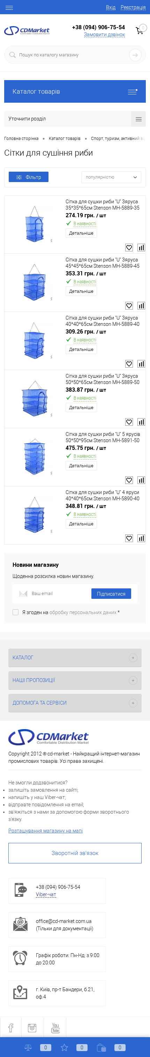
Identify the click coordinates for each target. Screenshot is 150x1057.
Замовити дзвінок (104, 34)
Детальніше (81, 233)
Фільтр (33, 177)
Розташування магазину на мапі (45, 830)
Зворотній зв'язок (75, 853)
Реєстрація (133, 7)
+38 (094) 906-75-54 (98, 27)
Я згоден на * (71, 612)
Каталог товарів (36, 91)
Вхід (110, 7)
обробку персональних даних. (84, 612)
